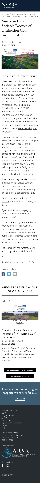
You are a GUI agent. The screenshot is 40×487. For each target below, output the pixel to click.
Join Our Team (7, 420)
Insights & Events (22, 14)
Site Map (5, 425)
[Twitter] (9, 274)
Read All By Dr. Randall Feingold (20, 370)
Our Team (5, 413)
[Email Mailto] (15, 274)
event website (25, 128)
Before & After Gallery (10, 411)
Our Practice (11, 14)
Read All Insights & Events (20, 376)
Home (4, 14)
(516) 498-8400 (7, 440)
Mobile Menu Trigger (36, 5)
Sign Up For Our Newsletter (12, 423)
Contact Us (20, 399)
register (8, 216)
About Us (5, 418)
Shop (3, 428)
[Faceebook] (3, 274)
